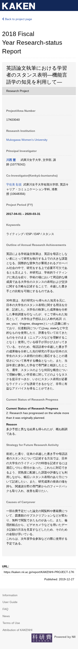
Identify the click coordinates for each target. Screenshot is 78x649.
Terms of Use (11, 623)
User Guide (9, 602)
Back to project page (18, 19)
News (6, 616)
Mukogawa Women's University (26, 139)
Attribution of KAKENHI (17, 630)
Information (9, 595)
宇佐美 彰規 (14, 184)
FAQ (5, 609)
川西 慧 (11, 159)
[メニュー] (73, 5)
